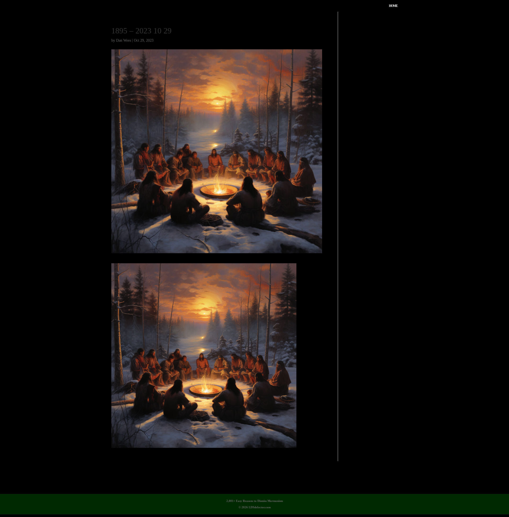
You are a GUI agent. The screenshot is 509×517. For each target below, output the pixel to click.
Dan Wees (123, 40)
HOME (393, 6)
